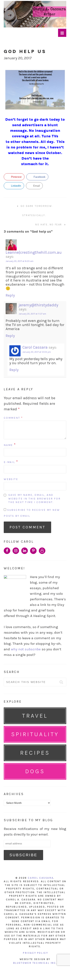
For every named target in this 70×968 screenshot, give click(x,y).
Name (8, 445)
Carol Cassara (35, 347)
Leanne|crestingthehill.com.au (34, 252)
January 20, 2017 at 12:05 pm (36, 352)
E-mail (9, 462)
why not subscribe (26, 649)
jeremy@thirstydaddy (38, 305)
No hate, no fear (48, 224)
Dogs (35, 771)
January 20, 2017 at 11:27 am (32, 314)
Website (11, 479)
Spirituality (35, 734)
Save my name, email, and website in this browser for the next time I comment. (34, 498)
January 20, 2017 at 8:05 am (19, 261)
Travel (35, 715)
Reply (10, 295)
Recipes (35, 752)
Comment (13, 417)
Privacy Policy (35, 953)
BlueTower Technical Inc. (35, 963)
